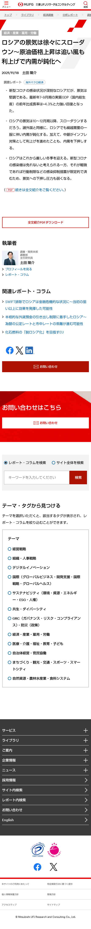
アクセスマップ (9, 904)
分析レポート (70, 14)
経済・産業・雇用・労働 (20, 33)
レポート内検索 (14, 800)
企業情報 (9, 760)
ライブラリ (27, 14)
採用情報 (9, 780)
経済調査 (48, 14)
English (8, 820)
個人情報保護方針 (10, 894)
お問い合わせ (12, 810)
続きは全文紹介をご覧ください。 (39, 190)
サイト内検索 (12, 790)
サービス (9, 730)
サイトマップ (53, 904)
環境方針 (51, 894)
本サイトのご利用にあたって (15, 884)
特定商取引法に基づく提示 (60, 884)
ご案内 (7, 750)
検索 (78, 477)
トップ (8, 14)
